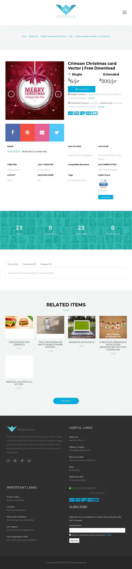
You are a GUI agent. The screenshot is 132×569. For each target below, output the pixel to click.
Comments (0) (29, 264)
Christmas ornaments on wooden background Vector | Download (113, 346)
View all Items (66, 401)
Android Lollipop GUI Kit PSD (19, 383)
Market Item (33, 36)
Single (77, 74)
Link (109, 535)
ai (68, 180)
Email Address (75, 525)
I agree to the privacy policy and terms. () (91, 535)
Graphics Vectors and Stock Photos (53, 36)
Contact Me (105, 197)
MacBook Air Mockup (82, 342)
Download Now (83, 89)
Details (91, 97)
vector (84, 180)
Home (24, 36)
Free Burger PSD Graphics (19, 343)
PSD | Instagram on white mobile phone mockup (50, 344)
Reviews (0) (46, 264)
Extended (111, 74)
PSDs (71, 36)
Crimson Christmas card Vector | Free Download (92, 36)
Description (12, 264)
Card (73, 180)
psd (78, 180)
